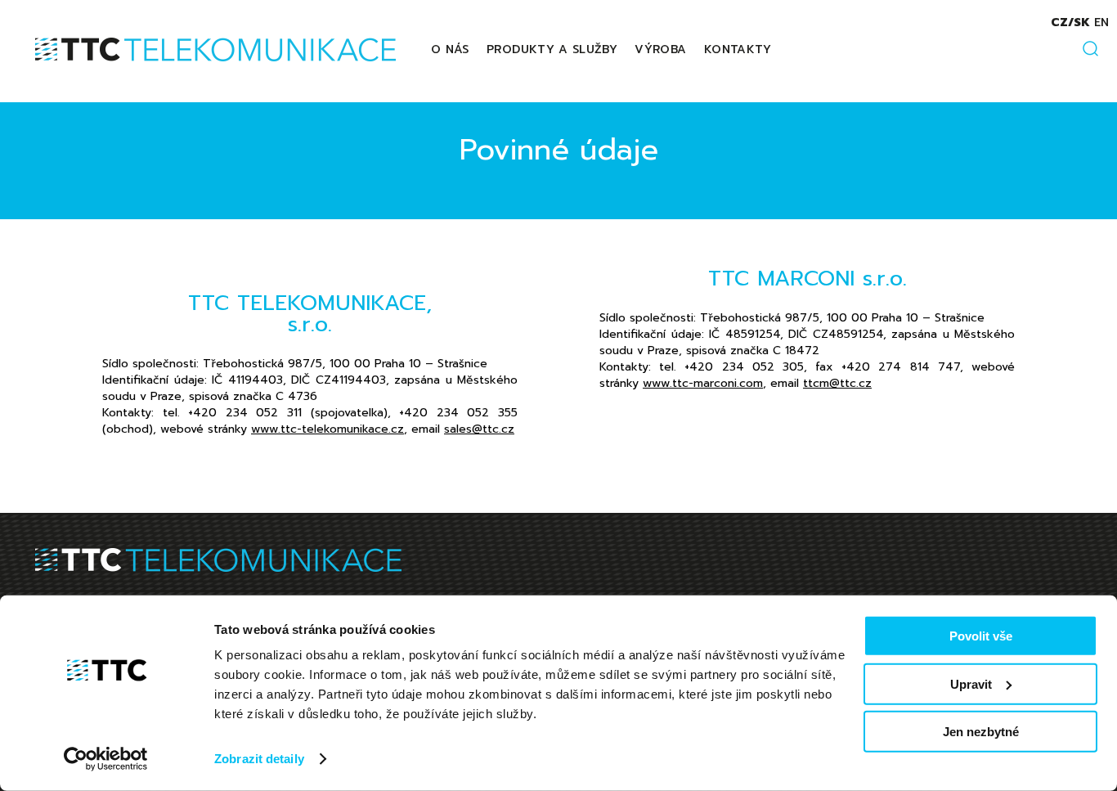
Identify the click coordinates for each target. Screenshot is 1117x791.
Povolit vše (980, 636)
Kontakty (738, 49)
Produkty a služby (552, 49)
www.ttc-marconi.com (703, 383)
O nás (450, 49)
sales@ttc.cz (479, 429)
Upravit (971, 683)
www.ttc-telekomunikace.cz (327, 429)
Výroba (660, 49)
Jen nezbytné (981, 732)
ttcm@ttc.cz (837, 383)
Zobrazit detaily (259, 759)
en (1101, 22)
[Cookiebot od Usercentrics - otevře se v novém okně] (105, 759)
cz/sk (1070, 22)
